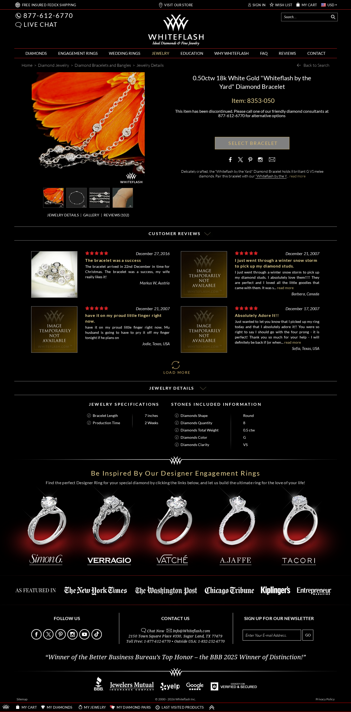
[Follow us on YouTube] (84, 638)
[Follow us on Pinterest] (61, 638)
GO (308, 635)
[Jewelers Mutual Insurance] (132, 689)
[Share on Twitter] (240, 159)
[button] (18, 25)
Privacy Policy (325, 699)
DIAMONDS (36, 53)
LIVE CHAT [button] (41, 24)
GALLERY (91, 215)
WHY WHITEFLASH (231, 53)
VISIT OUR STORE (178, 5)
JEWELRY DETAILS (63, 215)
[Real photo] (76, 197)
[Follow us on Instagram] (72, 638)
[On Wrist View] (122, 197)
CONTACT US (175, 618)
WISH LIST (284, 5)
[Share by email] (271, 159)
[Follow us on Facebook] (36, 638)
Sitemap (22, 699)
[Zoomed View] (99, 197)
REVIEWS (287, 53)
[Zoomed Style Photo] (53, 197)
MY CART (309, 5)
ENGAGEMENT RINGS (78, 53)
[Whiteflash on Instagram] (259, 159)
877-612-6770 (48, 15)
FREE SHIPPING (49, 5)
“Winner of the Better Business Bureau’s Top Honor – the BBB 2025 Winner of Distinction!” (175, 657)
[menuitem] (36, 53)
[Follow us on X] (48, 638)
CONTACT (316, 53)
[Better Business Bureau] (98, 689)
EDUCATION (192, 53)
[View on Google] (195, 689)
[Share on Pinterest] (250, 162)
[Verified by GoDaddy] (234, 689)
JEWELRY (160, 53)
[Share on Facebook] (231, 159)
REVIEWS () (116, 215)
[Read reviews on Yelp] (170, 689)
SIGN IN (259, 5)
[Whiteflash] (175, 30)
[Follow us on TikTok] (97, 638)
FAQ (264, 53)
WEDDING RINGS (124, 53)
